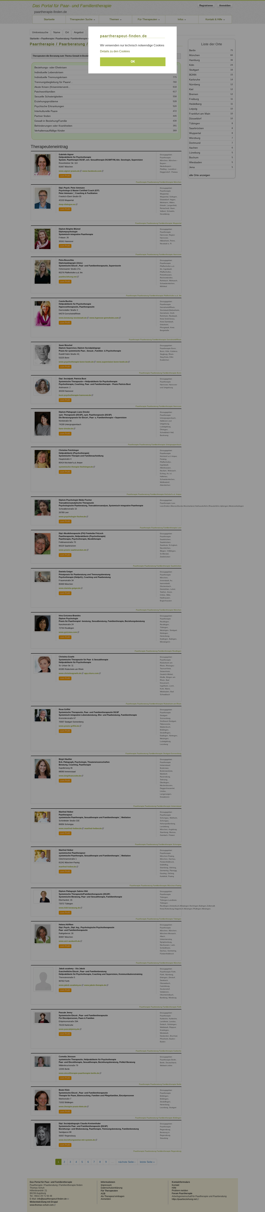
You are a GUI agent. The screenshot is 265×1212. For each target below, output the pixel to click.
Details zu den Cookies (115, 51)
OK (133, 61)
